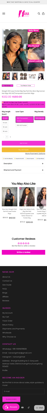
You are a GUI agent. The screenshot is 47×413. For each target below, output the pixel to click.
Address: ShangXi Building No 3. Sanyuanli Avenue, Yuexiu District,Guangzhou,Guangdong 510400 (22, 364)
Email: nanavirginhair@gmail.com (17, 353)
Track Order (7, 321)
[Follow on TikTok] (28, 407)
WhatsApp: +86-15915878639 (14, 349)
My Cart (5, 317)
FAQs (4, 289)
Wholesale (6, 333)
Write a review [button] (23, 252)
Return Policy (7, 325)
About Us (6, 277)
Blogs (4, 293)
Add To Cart (23, 143)
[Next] (40, 47)
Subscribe (11, 399)
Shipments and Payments (13, 329)
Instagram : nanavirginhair (13, 357)
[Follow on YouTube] (22, 407)
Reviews (5, 300)
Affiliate (5, 296)
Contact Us (7, 281)
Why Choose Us (9, 337)
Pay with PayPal (24, 150)
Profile (4, 370)
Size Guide (6, 285)
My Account (7, 313)
